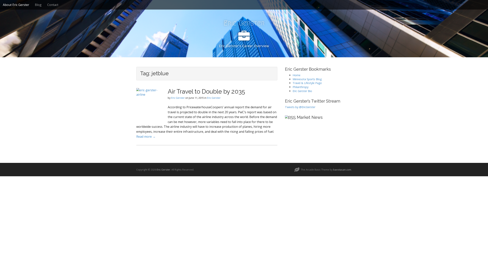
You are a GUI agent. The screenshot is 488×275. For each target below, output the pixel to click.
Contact (52, 5)
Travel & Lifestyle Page (307, 83)
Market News (310, 117)
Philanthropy (300, 87)
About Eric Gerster (16, 5)
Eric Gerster (244, 23)
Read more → (146, 136)
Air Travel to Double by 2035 (206, 91)
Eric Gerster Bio (302, 91)
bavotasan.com (342, 169)
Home (296, 75)
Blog (38, 5)
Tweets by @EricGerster (300, 107)
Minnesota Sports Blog (307, 79)
